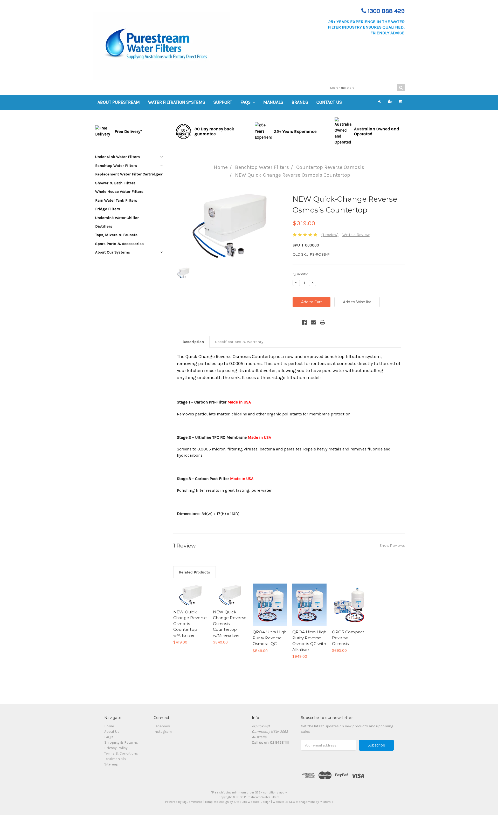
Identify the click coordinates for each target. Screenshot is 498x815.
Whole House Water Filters (119, 191)
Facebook (162, 726)
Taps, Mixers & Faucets (116, 234)
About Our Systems (112, 252)
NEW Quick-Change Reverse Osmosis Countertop (292, 175)
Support (222, 102)
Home (221, 167)
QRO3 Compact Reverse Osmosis (348, 637)
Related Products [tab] (194, 572)
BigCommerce (192, 802)
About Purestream (119, 102)
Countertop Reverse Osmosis (330, 167)
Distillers (103, 226)
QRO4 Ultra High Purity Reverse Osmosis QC (270, 637)
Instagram (163, 731)
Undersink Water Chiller (117, 217)
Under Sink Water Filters (117, 156)
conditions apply (275, 792)
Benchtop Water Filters (262, 167)
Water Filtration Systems (176, 102)
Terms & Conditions (121, 753)
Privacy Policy (116, 748)
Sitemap (111, 764)
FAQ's (108, 737)
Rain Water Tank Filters (116, 200)
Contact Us (329, 102)
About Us (112, 731)
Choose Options (269, 609)
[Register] (390, 101)
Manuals (273, 102)
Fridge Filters (107, 209)
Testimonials (115, 759)
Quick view (190, 590)
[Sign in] (379, 101)
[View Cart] (400, 101)
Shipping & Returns (121, 742)
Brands (300, 102)
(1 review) (329, 234)
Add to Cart (190, 600)
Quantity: (300, 274)
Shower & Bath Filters (115, 183)
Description (193, 341)
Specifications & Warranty (239, 341)
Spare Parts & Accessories (119, 243)
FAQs (246, 102)
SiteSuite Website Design (252, 802)
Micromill (326, 802)
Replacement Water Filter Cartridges (128, 174)
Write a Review (356, 234)
